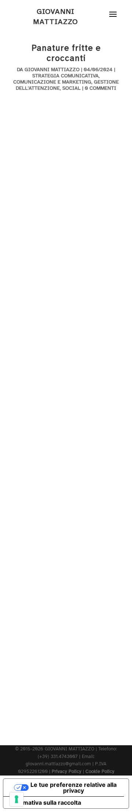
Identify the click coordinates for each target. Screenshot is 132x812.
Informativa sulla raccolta (45, 802)
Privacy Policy (66, 771)
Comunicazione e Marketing (52, 82)
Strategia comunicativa (65, 76)
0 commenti (100, 88)
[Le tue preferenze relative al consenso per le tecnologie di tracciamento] (16, 799)
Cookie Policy (99, 771)
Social (71, 88)
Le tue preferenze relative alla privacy (73, 787)
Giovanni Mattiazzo (52, 69)
